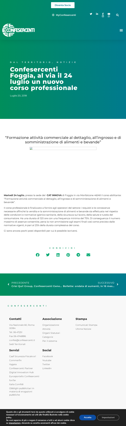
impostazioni (14, 423)
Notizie (67, 62)
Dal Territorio (31, 62)
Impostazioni (108, 417)
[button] (117, 15)
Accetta (87, 417)
